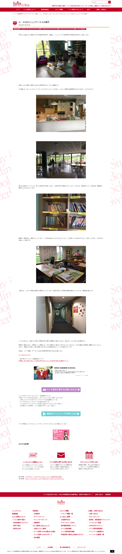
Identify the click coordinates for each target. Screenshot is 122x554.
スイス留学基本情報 (67, 531)
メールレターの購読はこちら (32, 462)
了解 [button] (112, 551)
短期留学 (20, 14)
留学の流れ (17, 525)
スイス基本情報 (66, 528)
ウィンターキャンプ (40, 519)
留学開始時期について (68, 525)
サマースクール (39, 517)
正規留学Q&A (65, 519)
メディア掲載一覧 (67, 514)
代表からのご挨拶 (40, 528)
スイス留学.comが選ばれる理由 (44, 531)
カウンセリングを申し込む (89, 462)
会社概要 (37, 537)
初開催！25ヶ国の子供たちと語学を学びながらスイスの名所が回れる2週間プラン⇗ (43, 361)
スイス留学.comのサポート (43, 534)
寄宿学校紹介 (45, 9)
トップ (18, 9)
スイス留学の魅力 (19, 519)
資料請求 (108, 494)
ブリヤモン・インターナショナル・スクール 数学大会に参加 (43, 476)
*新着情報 (16, 29)
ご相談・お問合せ (101, 9)
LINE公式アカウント (96, 525)
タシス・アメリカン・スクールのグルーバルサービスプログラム (44, 478)
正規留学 (37, 514)
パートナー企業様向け (96, 531)
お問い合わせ (99, 494)
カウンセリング (94, 517)
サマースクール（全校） (31, 14)
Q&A (88, 9)
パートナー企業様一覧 (96, 534)
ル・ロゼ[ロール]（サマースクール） (49, 29)
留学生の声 (17, 528)
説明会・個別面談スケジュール (99, 519)
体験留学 (37, 522)
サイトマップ (81, 547)
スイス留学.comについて (75, 9)
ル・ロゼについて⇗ (24, 355)
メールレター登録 (95, 522)
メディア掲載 (59, 9)
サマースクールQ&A (68, 522)
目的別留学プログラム (20, 522)
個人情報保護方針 (65, 547)
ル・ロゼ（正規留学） (81, 29)
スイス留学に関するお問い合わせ (61, 462)
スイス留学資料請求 (95, 528)
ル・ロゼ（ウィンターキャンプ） (66, 29)
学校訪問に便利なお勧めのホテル (72, 534)
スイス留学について (29, 9)
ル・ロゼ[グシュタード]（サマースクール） (53, 14)
